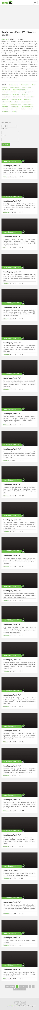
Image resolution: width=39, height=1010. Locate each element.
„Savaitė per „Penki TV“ (12, 871)
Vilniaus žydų (16, 94)
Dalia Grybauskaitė (14, 87)
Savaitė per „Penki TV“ (11, 161)
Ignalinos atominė (25, 101)
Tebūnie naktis (5, 111)
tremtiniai (13, 92)
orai (12, 109)
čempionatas (5, 106)
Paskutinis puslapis (19, 989)
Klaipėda (30, 109)
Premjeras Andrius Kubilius (19, 89)
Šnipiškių (24, 94)
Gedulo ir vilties (25, 84)
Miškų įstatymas (17, 97)
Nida (17, 109)
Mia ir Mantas (5, 109)
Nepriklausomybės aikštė (24, 92)
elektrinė (4, 104)
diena (33, 84)
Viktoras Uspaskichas (16, 99)
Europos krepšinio (28, 104)
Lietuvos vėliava (6, 94)
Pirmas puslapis (10, 986)
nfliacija (16, 101)
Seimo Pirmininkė (26, 87)
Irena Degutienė (6, 89)
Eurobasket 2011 (15, 106)
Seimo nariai (5, 92)
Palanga (23, 109)
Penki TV (14, 111)
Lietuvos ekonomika (6, 101)
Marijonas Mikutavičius (27, 106)
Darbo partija (5, 99)
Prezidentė (4, 87)
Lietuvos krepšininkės (15, 104)
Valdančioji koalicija (29, 97)
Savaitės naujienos (13, 84)
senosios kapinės (6, 97)
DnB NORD (26, 99)
